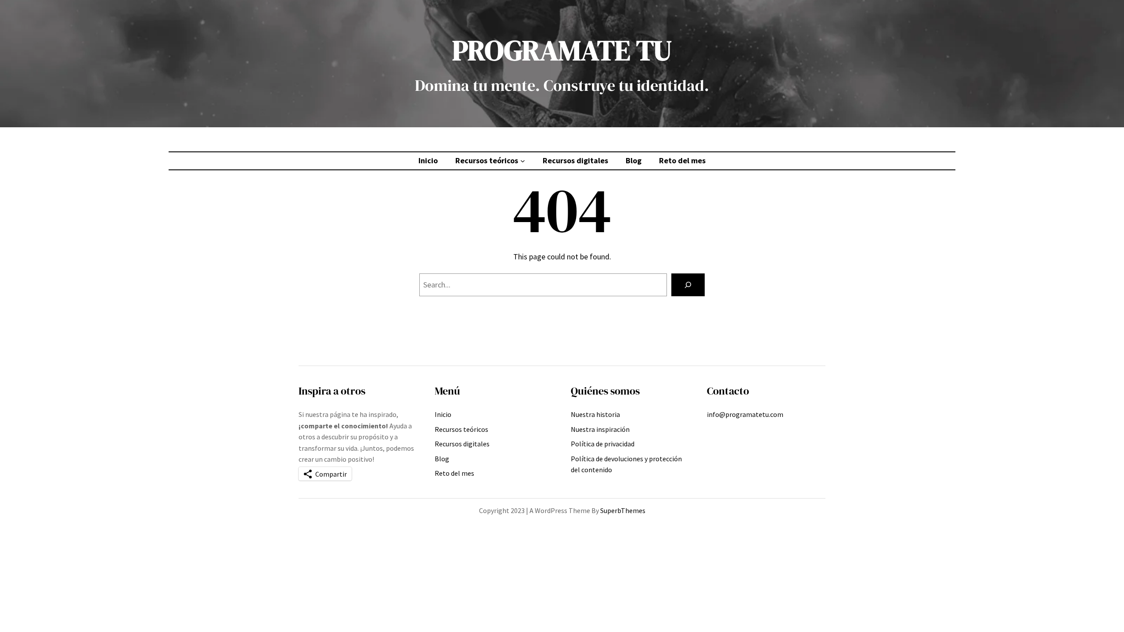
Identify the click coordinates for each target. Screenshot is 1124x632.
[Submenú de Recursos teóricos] (522, 160)
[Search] (688, 284)
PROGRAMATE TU (562, 50)
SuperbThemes (622, 510)
